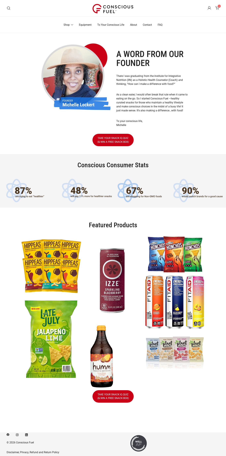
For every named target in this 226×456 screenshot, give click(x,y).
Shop (67, 24)
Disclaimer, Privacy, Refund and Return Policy (33, 452)
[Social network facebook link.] (8, 434)
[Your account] (209, 8)
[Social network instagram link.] (17, 434)
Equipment (85, 24)
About (133, 24)
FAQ (160, 24)
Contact (147, 24)
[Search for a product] (9, 8)
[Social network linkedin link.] (26, 434)
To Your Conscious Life (110, 24)
